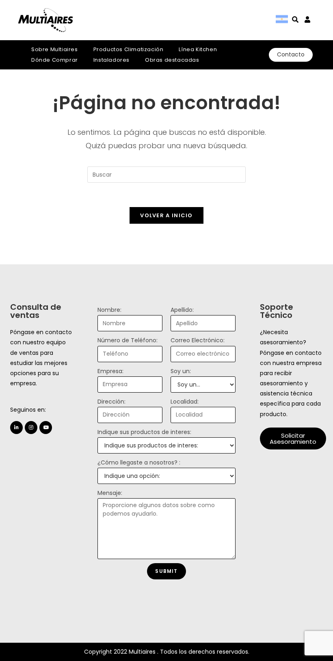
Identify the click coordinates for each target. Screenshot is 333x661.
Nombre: (109, 310)
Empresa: (110, 371)
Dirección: (111, 401)
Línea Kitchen (198, 49)
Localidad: (185, 401)
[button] (293, 438)
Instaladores (111, 60)
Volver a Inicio (166, 215)
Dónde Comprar (54, 60)
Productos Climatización (128, 49)
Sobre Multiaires (54, 49)
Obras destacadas (172, 60)
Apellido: (182, 310)
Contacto (291, 54)
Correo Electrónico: (198, 340)
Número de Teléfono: (127, 340)
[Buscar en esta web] (166, 174)
